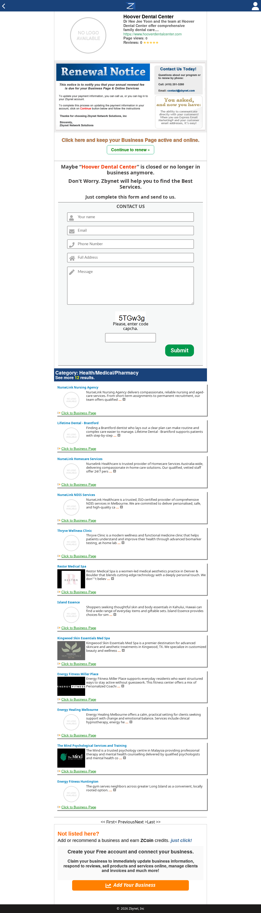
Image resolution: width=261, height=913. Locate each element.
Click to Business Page (78, 413)
